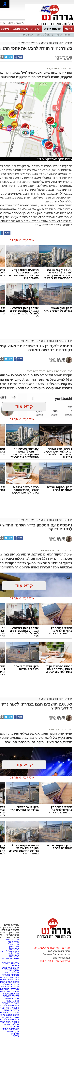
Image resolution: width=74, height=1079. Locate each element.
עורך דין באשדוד (11, 1029)
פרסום (15, 1036)
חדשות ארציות (62, 34)
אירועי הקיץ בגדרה (57, 729)
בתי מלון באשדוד (10, 963)
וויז (48, 68)
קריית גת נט (13, 1031)
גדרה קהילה (13, 944)
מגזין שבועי (20, 28)
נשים (7, 937)
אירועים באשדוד (11, 993)
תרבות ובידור (12, 934)
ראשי (68, 28)
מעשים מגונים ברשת (56, 371)
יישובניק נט (13, 965)
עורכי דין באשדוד (10, 1003)
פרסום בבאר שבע (10, 986)
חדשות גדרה (52, 28)
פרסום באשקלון (11, 984)
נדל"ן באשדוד (12, 953)
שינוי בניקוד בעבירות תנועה (53, 550)
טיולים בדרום (12, 1026)
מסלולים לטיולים (11, 1024)
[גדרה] (49, 25)
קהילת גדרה (43, 34)
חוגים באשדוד (12, 998)
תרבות (35, 28)
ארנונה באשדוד (11, 1000)
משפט (4, 28)
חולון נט (14, 1033)
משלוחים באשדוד (10, 972)
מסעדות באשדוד (10, 974)
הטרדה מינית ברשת (36, 371)
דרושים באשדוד (11, 996)
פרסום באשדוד (11, 1010)
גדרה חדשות (12, 939)
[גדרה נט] (47, 939)
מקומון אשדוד (12, 970)
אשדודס (55, 68)
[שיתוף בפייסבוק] (18, 58)
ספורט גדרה (26, 34)
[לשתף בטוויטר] (8, 58)
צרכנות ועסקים (10, 930)
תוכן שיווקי (14, 932)
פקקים (63, 68)
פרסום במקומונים (10, 967)
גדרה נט (66, 43)
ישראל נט (14, 949)
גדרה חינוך (13, 942)
